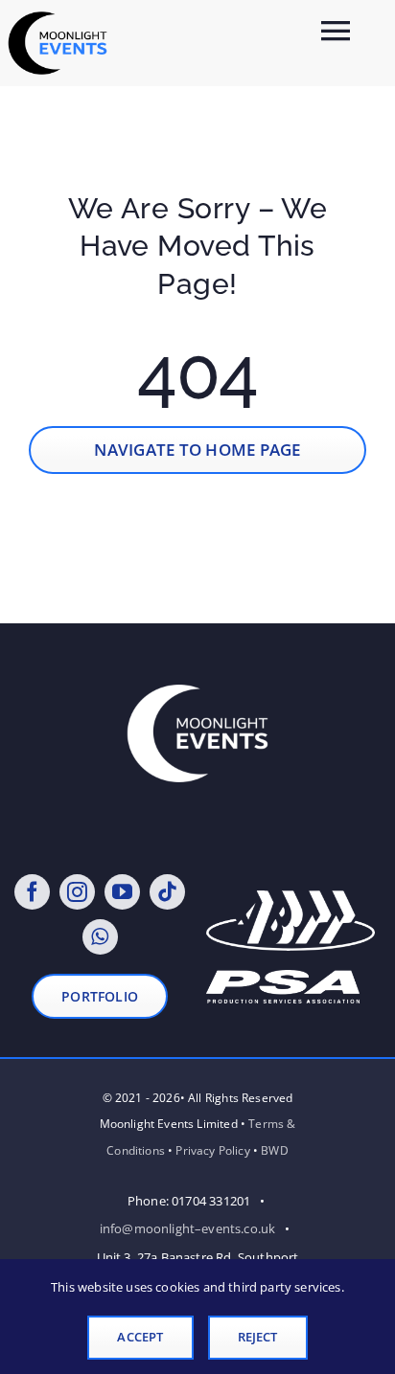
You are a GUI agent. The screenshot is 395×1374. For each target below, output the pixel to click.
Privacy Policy (212, 1150)
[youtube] (122, 892)
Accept (140, 1336)
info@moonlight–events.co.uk (188, 1228)
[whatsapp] (100, 937)
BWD (275, 1150)
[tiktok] (167, 892)
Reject (258, 1336)
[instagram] (77, 892)
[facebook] (32, 892)
